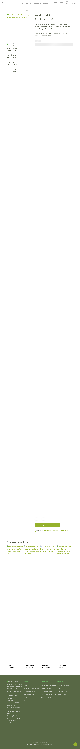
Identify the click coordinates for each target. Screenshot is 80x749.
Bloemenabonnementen (31, 688)
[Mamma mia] (65, 603)
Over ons (27, 685)
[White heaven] (32, 603)
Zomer (15, 11)
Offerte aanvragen (29, 691)
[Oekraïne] (48, 603)
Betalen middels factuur (48, 688)
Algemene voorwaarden (48, 685)
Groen (68, 530)
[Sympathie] (15, 603)
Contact (26, 697)
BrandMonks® (43, 742)
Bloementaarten (63, 691)
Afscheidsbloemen (63, 685)
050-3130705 (12, 705)
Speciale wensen (29, 694)
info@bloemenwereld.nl (14, 707)
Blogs (25, 700)
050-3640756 (12, 720)
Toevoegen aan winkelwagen (47, 525)
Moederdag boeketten (47, 530)
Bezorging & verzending (48, 694)
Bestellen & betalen (47, 691)
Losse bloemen (62, 694)
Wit (65, 530)
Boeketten (55, 530)
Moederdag (61, 530)
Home (9, 11)
